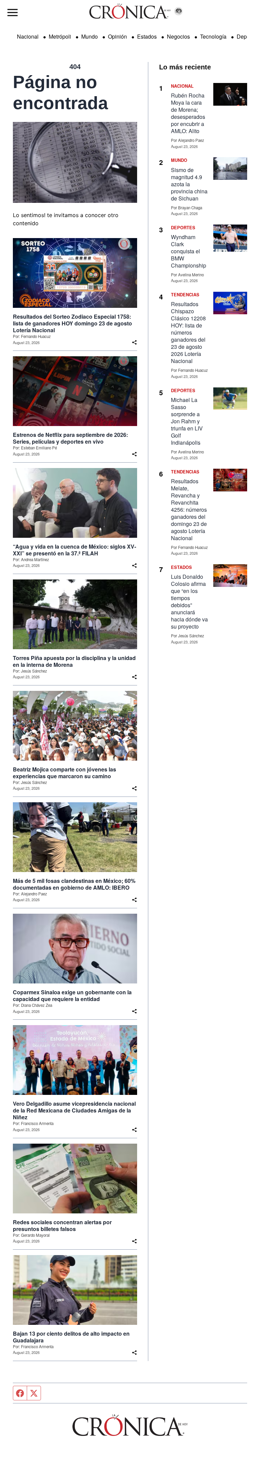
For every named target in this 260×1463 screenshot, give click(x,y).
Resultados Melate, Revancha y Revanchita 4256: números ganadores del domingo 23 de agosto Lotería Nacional (189, 509)
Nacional (28, 36)
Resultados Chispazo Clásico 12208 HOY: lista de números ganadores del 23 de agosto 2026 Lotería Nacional (188, 332)
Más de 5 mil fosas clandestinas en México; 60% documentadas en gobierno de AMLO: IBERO (74, 884)
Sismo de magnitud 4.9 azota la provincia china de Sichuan (189, 184)
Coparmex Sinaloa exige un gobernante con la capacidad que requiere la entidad (72, 995)
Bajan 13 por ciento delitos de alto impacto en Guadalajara (71, 1337)
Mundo (89, 36)
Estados (147, 36)
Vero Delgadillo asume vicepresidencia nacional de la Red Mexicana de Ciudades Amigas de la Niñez (74, 1110)
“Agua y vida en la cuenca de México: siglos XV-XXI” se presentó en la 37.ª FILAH (74, 550)
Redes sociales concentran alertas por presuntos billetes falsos (62, 1225)
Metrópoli (60, 36)
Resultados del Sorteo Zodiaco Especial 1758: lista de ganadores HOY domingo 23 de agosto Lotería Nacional (72, 323)
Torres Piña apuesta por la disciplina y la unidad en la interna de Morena (74, 661)
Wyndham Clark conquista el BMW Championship (188, 251)
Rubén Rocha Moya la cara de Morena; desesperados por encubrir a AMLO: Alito (188, 113)
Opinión (117, 36)
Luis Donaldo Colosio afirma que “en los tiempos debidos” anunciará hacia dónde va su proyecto (189, 601)
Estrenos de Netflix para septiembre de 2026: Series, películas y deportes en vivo (70, 438)
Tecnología (213, 36)
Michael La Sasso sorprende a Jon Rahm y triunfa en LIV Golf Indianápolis (187, 421)
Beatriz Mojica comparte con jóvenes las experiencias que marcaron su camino (64, 773)
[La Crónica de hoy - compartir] (134, 342)
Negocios (178, 36)
